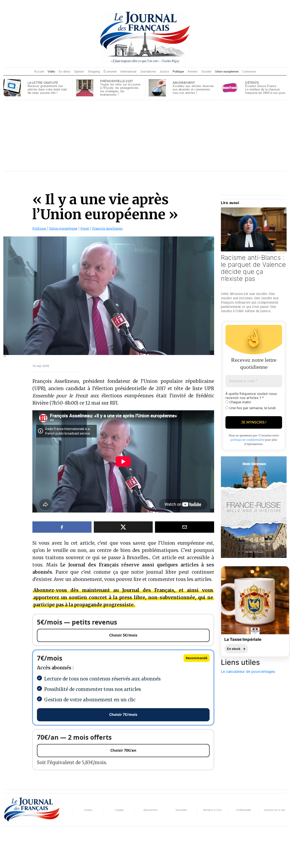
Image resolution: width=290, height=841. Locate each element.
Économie (110, 71)
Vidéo (51, 71)
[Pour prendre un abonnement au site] (157, 87)
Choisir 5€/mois (123, 635)
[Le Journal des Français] (145, 37)
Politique (178, 71)
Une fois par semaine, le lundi (252, 408)
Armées (193, 71)
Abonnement (150, 810)
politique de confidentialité (248, 439)
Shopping (94, 71)
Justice (164, 71)
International (128, 71)
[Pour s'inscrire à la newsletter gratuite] (12, 87)
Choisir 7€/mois (123, 714)
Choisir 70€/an (123, 750)
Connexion (249, 71)
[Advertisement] (145, 135)
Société (206, 71)
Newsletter (181, 810)
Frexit (84, 228)
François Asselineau (107, 228)
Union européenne (227, 71)
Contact (88, 810)
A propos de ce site (274, 810)
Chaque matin (239, 402)
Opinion (79, 71)
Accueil (39, 71)
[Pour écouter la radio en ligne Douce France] (229, 87)
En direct (64, 71)
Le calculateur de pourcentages (248, 671)
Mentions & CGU (212, 810)
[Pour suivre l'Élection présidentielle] (84, 87)
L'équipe (119, 810)
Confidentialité (243, 810)
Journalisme (148, 71)
